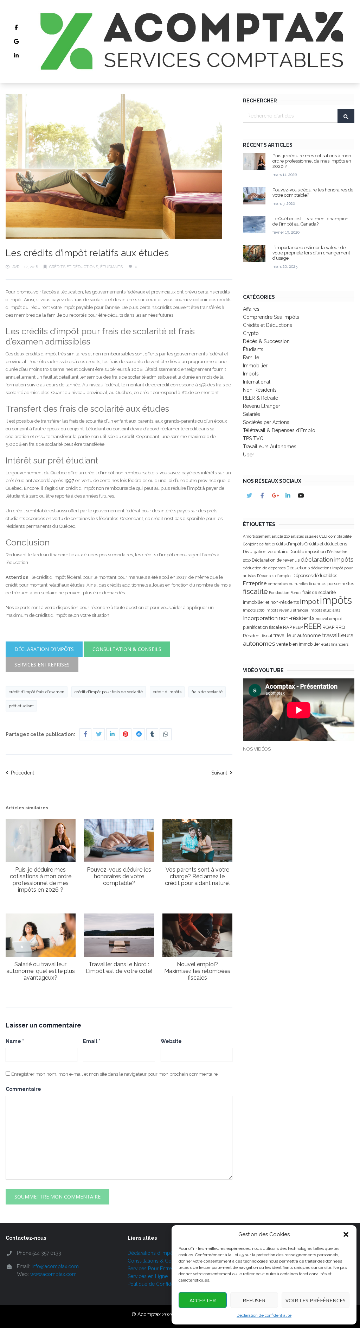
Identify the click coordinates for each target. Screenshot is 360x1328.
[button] (345, 1234)
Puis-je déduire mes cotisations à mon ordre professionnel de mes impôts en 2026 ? (40, 879)
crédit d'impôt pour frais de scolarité (109, 691)
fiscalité (255, 591)
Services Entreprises (42, 664)
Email (91, 1041)
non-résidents (297, 617)
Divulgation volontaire (265, 551)
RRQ (340, 627)
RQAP (328, 627)
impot (309, 601)
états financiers (334, 644)
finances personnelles (331, 583)
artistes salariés (304, 536)
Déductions (298, 567)
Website (171, 1041)
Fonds (295, 592)
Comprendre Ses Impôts (271, 317)
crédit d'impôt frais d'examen (36, 691)
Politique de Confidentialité (158, 1284)
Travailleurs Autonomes (269, 446)
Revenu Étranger (261, 406)
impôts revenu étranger (286, 610)
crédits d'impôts (287, 543)
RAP (287, 627)
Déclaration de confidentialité (264, 1315)
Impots (251, 374)
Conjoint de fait (257, 544)
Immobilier (255, 365)
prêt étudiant (21, 705)
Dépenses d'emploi (274, 576)
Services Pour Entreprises (156, 1268)
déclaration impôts (327, 559)
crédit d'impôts (167, 691)
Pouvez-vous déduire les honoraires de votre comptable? (119, 876)
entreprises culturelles (288, 584)
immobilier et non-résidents (271, 602)
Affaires (251, 309)
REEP (298, 627)
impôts (336, 600)
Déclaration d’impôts (44, 649)
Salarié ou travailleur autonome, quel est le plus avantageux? (40, 971)
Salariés (251, 414)
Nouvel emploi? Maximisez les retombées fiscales (197, 971)
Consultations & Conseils (156, 1261)
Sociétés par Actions (266, 422)
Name (15, 1041)
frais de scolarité (207, 691)
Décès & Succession (266, 341)
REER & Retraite (260, 398)
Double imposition (307, 551)
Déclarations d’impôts (152, 1253)
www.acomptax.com (53, 1274)
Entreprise (255, 583)
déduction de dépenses (264, 568)
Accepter (202, 1300)
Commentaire (23, 1089)
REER (312, 626)
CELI (323, 536)
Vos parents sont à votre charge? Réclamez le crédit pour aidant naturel (197, 876)
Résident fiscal (257, 635)
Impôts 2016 (253, 610)
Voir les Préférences (315, 1300)
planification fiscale (262, 627)
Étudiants (111, 267)
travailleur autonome (297, 635)
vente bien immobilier (298, 644)
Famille (251, 357)
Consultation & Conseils (126, 649)
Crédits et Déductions (73, 267)
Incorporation (260, 618)
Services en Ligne (148, 1276)
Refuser (254, 1300)
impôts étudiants (324, 610)
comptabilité (340, 536)
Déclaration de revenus (276, 560)
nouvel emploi (329, 618)
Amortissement (257, 536)
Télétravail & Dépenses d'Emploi (279, 430)
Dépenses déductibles (314, 575)
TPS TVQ (253, 438)
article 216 (281, 536)
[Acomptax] (190, 41)
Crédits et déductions (325, 543)
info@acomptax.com (55, 1266)
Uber (248, 454)
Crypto (251, 333)
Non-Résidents (260, 390)
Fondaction (279, 592)
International (256, 382)
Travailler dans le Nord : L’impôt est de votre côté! (119, 967)
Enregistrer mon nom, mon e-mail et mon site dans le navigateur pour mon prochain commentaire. (115, 1074)
